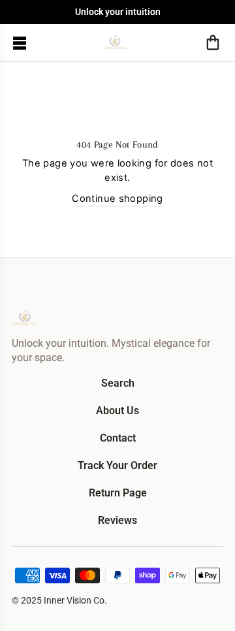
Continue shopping (117, 198)
